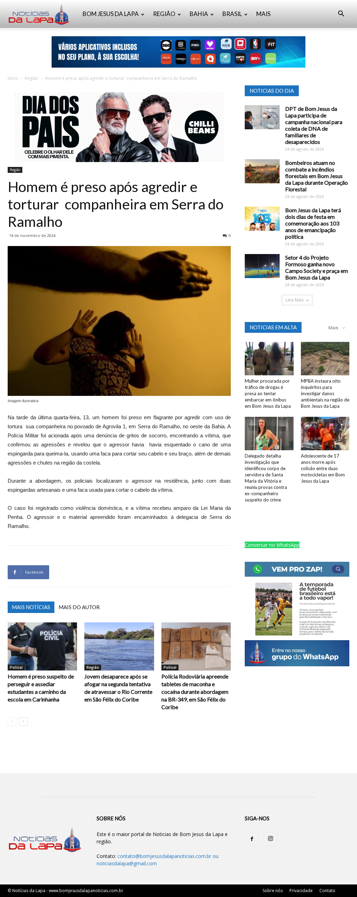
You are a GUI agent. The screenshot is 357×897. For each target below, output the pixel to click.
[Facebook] (252, 839)
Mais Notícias (31, 607)
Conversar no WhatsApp (272, 545)
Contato (327, 891)
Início (13, 78)
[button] (341, 14)
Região (31, 78)
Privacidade (301, 891)
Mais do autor (79, 607)
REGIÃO (164, 13)
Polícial (16, 667)
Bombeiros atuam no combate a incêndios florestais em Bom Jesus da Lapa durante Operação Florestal (316, 175)
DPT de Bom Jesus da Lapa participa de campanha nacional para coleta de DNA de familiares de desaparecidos (313, 125)
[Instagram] (271, 839)
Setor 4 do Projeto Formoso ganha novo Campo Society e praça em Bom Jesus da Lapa (316, 267)
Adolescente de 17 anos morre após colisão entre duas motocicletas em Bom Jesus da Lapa (323, 468)
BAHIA (199, 13)
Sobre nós (273, 891)
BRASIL (232, 13)
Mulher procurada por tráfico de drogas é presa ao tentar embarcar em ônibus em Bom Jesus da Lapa (268, 393)
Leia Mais (295, 300)
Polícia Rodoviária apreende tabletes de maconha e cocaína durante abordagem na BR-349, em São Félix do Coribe (194, 691)
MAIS (263, 13)
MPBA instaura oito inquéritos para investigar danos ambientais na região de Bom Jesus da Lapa (325, 393)
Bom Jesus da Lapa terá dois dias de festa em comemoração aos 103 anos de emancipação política (313, 223)
